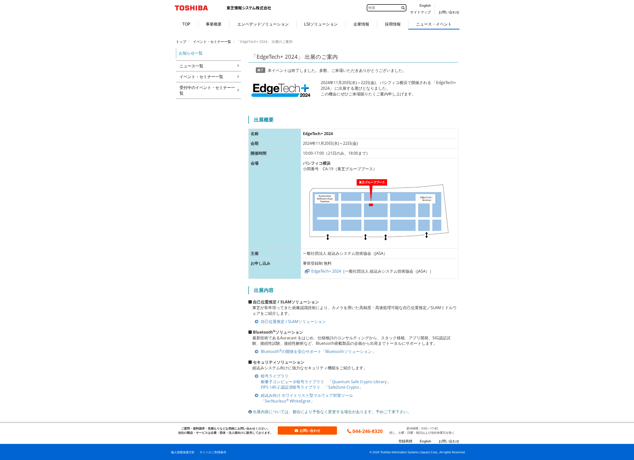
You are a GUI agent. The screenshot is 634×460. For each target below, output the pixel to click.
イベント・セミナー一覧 (201, 76)
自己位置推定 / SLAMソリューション (293, 321)
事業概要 (214, 24)
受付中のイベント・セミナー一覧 (207, 90)
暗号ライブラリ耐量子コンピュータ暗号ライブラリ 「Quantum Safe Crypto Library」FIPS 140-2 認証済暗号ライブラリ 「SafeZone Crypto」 (326, 381)
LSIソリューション (321, 24)
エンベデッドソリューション (263, 24)
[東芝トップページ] (194, 8)
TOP (186, 24)
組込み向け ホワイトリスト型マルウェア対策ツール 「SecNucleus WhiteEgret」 (307, 398)
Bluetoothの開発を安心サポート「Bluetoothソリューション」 (318, 351)
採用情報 (393, 24)
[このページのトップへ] (621, 447)
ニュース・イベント (434, 24)
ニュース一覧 (191, 66)
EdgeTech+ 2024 (326, 271)
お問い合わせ (309, 430)
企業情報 (361, 24)
